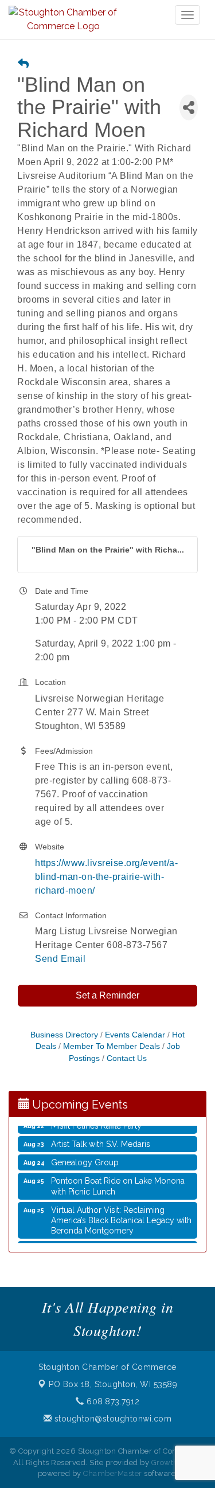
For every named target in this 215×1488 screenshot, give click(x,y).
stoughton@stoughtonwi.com (111, 1418)
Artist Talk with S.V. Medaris (100, 1141)
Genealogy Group (85, 1159)
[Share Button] (188, 107)
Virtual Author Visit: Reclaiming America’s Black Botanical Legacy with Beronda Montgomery (121, 1217)
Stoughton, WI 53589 (113, 1384)
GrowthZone (174, 1462)
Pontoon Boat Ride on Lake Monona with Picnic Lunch (118, 1183)
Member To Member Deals (111, 1046)
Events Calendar (135, 1035)
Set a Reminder (107, 995)
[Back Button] (23, 64)
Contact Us (127, 1058)
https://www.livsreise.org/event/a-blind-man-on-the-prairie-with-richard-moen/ (106, 876)
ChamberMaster (112, 1473)
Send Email (60, 959)
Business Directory (64, 1035)
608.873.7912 (111, 1401)
